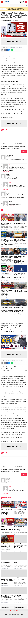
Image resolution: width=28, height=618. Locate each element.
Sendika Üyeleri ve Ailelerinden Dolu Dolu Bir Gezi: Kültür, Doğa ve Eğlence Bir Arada (20, 309)
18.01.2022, (11, 166)
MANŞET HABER (6, 47)
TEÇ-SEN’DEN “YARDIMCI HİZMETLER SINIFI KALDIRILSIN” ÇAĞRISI (7, 596)
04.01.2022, (8, 156)
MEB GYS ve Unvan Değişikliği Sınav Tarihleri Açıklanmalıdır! (20, 240)
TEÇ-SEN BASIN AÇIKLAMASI (18, 596)
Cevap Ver (4, 162)
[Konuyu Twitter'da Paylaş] (9, 50)
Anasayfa (2, 331)
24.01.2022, (8, 193)
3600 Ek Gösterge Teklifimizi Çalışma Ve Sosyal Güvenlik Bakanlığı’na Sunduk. (6, 275)
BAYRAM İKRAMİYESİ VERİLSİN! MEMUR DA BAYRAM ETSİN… (6, 223)
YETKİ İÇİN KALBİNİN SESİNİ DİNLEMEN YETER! (20, 578)
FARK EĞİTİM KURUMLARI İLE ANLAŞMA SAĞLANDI (20, 222)
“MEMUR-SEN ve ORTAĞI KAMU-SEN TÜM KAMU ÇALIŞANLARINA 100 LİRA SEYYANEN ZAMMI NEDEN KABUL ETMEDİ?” (7, 580)
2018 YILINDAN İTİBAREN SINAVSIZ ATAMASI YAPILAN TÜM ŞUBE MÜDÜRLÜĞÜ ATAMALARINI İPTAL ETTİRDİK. (20, 259)
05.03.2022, (8, 479)
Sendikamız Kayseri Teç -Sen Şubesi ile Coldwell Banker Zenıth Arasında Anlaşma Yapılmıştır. (20, 275)
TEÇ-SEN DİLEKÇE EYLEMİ (20, 509)
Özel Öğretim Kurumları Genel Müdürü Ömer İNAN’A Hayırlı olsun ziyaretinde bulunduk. (6, 545)
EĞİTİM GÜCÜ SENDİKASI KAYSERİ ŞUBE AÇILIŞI (7, 257)
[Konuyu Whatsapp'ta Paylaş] (12, 50)
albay (10, 164)
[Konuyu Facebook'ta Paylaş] (7, 50)
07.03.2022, (11, 487)
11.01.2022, (8, 175)
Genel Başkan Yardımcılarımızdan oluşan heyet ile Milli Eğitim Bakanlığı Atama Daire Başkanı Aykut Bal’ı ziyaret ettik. (7, 242)
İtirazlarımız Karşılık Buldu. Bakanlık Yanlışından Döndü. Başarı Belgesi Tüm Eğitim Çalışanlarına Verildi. (7, 309)
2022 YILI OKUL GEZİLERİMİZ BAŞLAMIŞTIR (20, 291)
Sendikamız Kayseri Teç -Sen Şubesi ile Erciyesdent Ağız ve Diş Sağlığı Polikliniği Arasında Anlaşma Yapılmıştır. (20, 546)
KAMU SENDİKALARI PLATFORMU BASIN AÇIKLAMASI (19, 528)
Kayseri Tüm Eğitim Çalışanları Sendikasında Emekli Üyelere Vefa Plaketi (16, 9)
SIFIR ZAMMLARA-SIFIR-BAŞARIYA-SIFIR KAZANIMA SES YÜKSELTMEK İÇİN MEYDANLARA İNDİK (6, 293)
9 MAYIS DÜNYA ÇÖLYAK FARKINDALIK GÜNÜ (7, 561)
